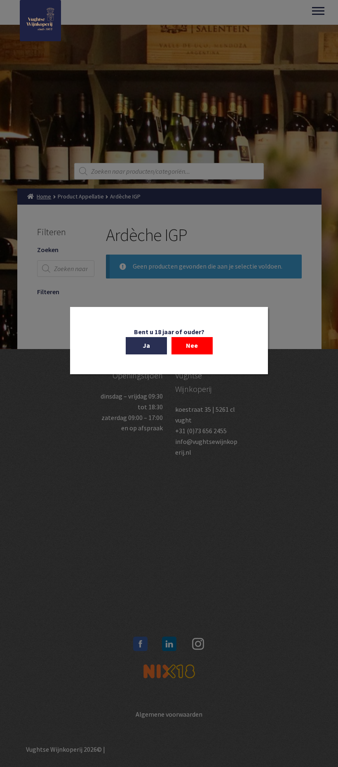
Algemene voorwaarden (169, 714)
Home (44, 196)
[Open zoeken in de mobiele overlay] (169, 171)
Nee (192, 345)
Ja (146, 345)
